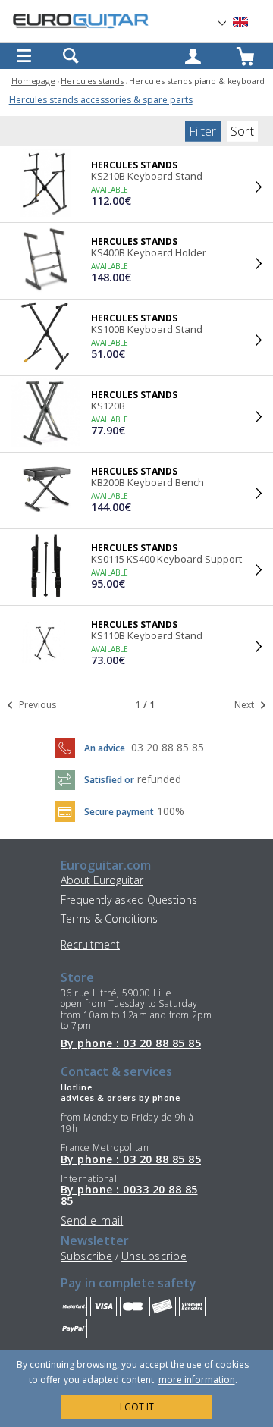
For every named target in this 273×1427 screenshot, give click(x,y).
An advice (104, 748)
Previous (36, 704)
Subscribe (86, 1256)
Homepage (33, 80)
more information (196, 1379)
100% (170, 811)
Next (245, 704)
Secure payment (119, 811)
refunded (159, 779)
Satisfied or (109, 779)
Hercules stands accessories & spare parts (101, 99)
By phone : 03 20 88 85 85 (131, 1043)
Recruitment (90, 944)
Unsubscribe (154, 1256)
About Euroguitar (102, 880)
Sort (242, 131)
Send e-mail (92, 1220)
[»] (249, 22)
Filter (203, 131)
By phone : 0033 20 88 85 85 (129, 1195)
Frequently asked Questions (129, 899)
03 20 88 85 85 (167, 747)
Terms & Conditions (109, 918)
